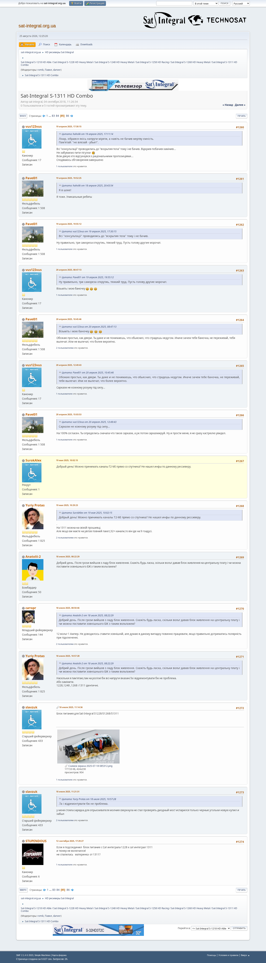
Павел (48, 69)
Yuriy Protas (35, 505)
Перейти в (184, 928)
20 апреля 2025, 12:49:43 (68, 364)
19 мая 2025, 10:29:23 (67, 505)
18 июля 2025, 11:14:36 (71, 707)
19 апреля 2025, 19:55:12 (68, 223)
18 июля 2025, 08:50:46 (67, 607)
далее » (240, 105)
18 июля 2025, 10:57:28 (67, 655)
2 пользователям (65, 347)
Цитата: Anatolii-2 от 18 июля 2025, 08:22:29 (88, 615)
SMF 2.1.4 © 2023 (24, 955)
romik (40, 69)
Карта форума (59, 955)
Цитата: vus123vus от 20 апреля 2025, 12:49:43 (89, 422)
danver (57, 69)
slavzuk (31, 707)
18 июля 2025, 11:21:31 (67, 791)
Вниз (23, 115)
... (50, 116)
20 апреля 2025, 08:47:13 (68, 269)
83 (53, 116)
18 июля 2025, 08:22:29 (67, 556)
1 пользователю (64, 166)
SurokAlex (33, 460)
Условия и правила (228, 955)
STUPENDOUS (36, 841)
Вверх (23, 889)
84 (57, 116)
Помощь (211, 955)
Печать (242, 115)
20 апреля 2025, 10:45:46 (68, 319)
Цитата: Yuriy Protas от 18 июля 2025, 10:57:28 (89, 799)
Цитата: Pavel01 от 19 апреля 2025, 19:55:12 (88, 277)
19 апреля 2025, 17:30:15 (68, 126)
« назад (228, 105)
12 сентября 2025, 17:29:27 (70, 840)
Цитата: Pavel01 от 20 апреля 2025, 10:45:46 (88, 372)
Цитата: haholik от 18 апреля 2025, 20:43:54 (87, 185)
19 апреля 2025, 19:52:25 (68, 177)
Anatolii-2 (33, 556)
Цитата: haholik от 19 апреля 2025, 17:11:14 (87, 134)
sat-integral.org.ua (37, 25)
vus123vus (34, 126)
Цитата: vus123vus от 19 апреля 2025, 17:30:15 (89, 231)
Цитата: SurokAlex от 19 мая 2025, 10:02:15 (87, 512)
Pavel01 (31, 178)
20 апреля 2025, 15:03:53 (68, 414)
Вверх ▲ (245, 955)
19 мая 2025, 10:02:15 (67, 460)
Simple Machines (42, 955)
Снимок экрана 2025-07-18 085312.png (90, 766)
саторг (31, 608)
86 (67, 116)
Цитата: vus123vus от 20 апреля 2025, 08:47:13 (89, 326)
